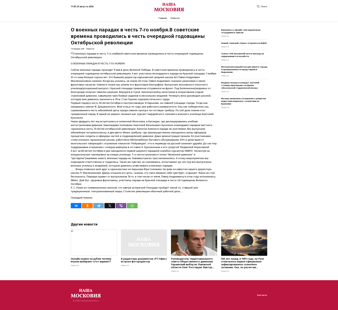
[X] (109, 205)
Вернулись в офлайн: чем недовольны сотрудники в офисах (240, 31)
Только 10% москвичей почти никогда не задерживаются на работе (242, 55)
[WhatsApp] (132, 205)
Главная (162, 18)
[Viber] (121, 205)
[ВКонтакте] (76, 205)
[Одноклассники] (87, 205)
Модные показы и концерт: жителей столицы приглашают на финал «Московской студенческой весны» (240, 85)
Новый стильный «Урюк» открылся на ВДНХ (244, 43)
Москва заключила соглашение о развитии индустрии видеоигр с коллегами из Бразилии (243, 101)
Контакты (262, 295)
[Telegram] (98, 205)
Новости (175, 18)
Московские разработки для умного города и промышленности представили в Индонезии (244, 69)
